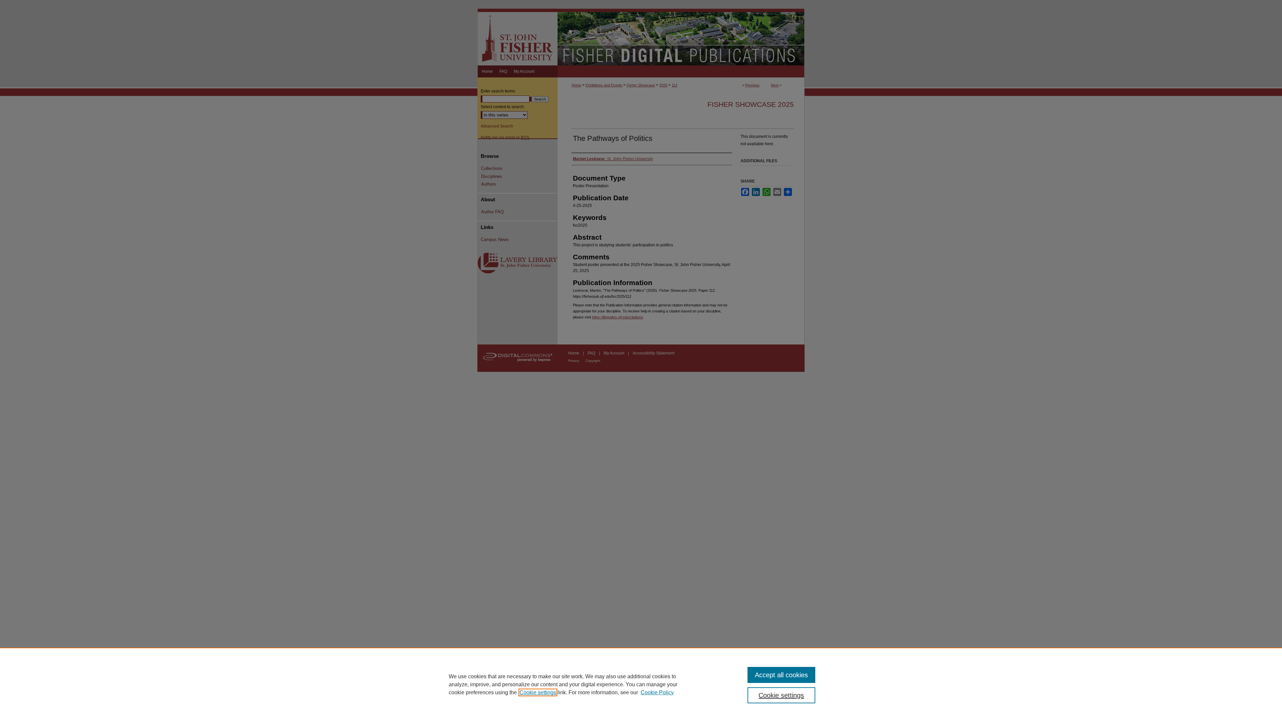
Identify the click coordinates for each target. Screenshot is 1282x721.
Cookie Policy (657, 692)
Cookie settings (537, 692)
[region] (641, 684)
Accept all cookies (781, 675)
